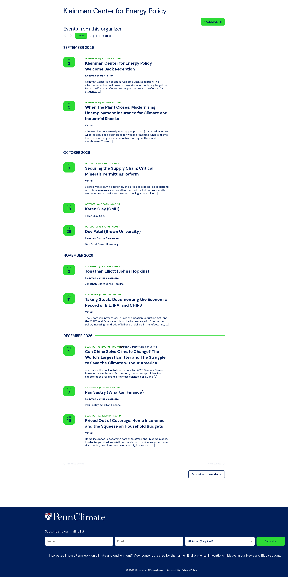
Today (81, 36)
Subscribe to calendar (205, 474)
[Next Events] (71, 36)
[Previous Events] (65, 36)
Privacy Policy (189, 570)
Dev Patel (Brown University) (113, 231)
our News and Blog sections (260, 555)
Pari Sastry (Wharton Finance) (114, 392)
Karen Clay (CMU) (102, 209)
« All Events (213, 22)
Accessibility (173, 570)
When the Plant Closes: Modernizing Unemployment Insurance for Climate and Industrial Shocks (126, 113)
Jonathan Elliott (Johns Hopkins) (117, 271)
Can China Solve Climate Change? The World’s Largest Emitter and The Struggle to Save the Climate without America (125, 357)
